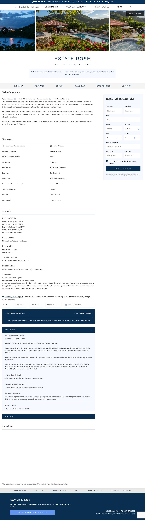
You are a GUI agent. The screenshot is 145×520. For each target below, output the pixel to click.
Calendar (80, 86)
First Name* (109, 107)
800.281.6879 (39, 2)
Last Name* (127, 107)
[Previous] (4, 30)
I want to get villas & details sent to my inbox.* (122, 162)
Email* (108, 115)
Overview (18, 86)
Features (40, 86)
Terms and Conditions (120, 490)
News (119, 7)
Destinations (51, 7)
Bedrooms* (127, 124)
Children (126, 133)
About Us (39, 490)
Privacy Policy (59, 490)
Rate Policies (103, 86)
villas (53, 504)
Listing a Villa (95, 490)
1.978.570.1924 (129, 511)
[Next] (140, 30)
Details (60, 86)
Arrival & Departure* (112, 142)
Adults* (108, 133)
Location (126, 86)
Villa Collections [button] (75, 7)
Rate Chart (9, 416)
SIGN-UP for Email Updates (32, 512)
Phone (108, 124)
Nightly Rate (110, 151)
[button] (37, 304)
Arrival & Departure (74, 305)
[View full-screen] (135, 13)
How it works (102, 7)
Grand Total (127, 151)
